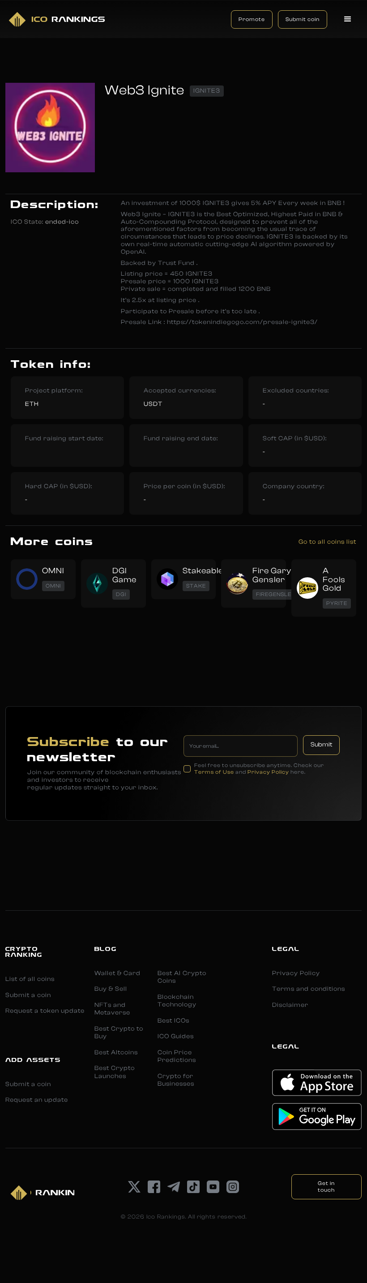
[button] (348, 19)
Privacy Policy (268, 772)
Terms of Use (214, 772)
